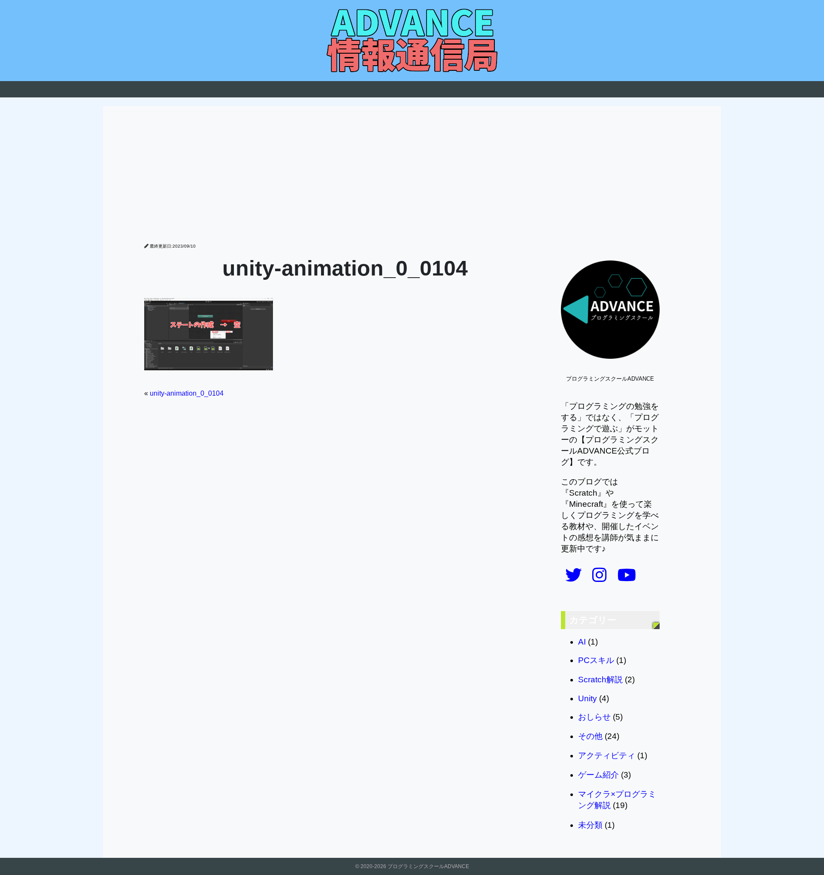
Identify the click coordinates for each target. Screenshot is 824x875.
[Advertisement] (412, 179)
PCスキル (596, 660)
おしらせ (594, 716)
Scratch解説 (600, 679)
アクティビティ (606, 755)
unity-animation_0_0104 (187, 393)
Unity (587, 698)
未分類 (590, 825)
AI (582, 641)
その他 (590, 736)
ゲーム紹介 (598, 774)
